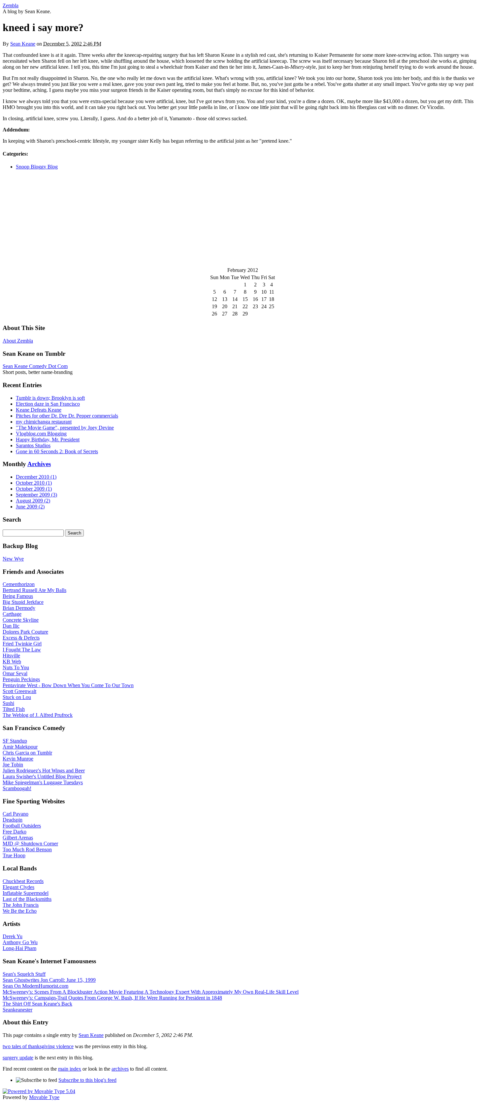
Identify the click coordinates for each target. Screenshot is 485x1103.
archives (120, 1069)
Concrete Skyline (21, 620)
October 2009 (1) (34, 489)
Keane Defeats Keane (38, 410)
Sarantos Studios (33, 445)
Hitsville (11, 655)
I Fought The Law (22, 649)
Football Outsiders (22, 825)
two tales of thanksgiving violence (38, 1046)
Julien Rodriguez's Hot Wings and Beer (44, 770)
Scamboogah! (17, 788)
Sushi (8, 703)
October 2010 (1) (34, 483)
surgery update (18, 1057)
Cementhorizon (19, 584)
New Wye (13, 559)
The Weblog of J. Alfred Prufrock (38, 715)
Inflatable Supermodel (25, 893)
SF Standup (15, 741)
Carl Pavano (15, 814)
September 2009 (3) (36, 494)
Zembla (10, 5)
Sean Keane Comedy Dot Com (35, 366)
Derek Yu (12, 936)
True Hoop (14, 855)
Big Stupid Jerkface (23, 602)
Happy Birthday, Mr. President (48, 439)
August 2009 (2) (33, 500)
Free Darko (14, 831)
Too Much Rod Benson (27, 849)
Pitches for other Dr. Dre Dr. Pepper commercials (67, 416)
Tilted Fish (14, 709)
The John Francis (21, 905)
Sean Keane (22, 44)
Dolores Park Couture (25, 632)
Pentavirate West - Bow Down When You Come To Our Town (68, 685)
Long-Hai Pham (19, 948)
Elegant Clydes (18, 887)
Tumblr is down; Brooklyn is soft (50, 398)
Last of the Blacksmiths (27, 899)
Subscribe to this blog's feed (87, 1080)
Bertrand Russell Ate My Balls (34, 590)
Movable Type (44, 1097)
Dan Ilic (11, 626)
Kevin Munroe (18, 758)
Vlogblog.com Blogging (41, 433)
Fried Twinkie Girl (22, 643)
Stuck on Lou (17, 697)
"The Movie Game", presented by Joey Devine (65, 427)
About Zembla (18, 341)
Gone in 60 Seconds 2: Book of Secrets (57, 451)
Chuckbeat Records (23, 881)
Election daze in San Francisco (48, 404)
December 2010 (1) (36, 477)
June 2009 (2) (30, 506)
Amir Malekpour (20, 747)
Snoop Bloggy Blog (37, 166)
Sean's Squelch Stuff (24, 974)
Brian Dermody (19, 608)
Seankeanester (17, 1009)
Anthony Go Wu (20, 942)
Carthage (12, 614)
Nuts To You (16, 667)
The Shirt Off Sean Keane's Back (37, 1004)
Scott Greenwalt (19, 691)
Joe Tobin (13, 764)
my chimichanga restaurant (44, 421)
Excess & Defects (21, 638)
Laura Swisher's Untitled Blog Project (42, 776)
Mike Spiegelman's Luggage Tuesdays (43, 782)
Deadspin (12, 820)
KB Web (12, 661)
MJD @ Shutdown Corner (30, 843)
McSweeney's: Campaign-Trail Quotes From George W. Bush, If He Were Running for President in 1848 (112, 998)
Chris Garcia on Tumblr (27, 752)
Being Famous (18, 596)
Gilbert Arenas (18, 837)
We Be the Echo (20, 911)
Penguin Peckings (21, 679)
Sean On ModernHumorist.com (35, 986)
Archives (39, 463)
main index (69, 1069)
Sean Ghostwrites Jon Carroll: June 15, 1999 (49, 980)
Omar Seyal (15, 673)
